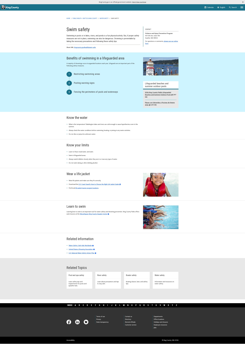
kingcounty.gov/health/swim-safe (85, 47)
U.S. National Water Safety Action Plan (81, 253)
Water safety (104, 18)
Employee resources (160, 325)
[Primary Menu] (242, 7)
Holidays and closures (161, 322)
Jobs (155, 328)
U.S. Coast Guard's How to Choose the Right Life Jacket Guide (99, 184)
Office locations (159, 319)
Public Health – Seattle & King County (85, 18)
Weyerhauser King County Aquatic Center (93, 214)
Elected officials (130, 322)
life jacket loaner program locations (86, 188)
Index (69, 305)
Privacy (98, 319)
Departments (158, 316)
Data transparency (102, 322)
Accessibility (71, 340)
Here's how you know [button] (139, 2)
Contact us (128, 316)
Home (68, 18)
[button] (243, 2)
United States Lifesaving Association (81, 249)
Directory (128, 319)
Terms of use (100, 316)
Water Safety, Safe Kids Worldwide (80, 245)
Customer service (130, 325)
